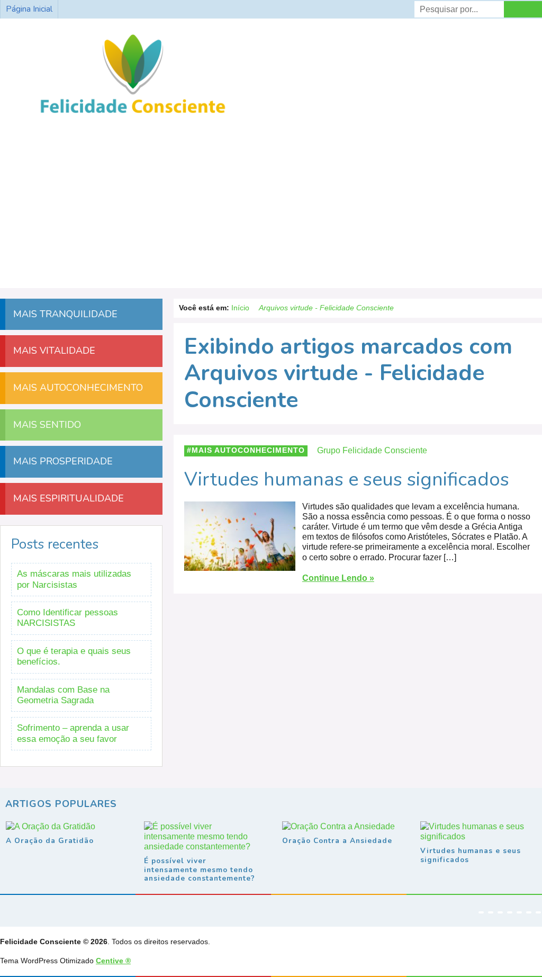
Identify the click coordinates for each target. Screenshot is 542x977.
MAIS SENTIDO (46, 424)
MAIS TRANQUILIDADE (64, 314)
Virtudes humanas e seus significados (346, 479)
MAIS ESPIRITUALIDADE (67, 498)
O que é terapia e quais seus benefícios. (74, 656)
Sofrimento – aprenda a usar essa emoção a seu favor (73, 733)
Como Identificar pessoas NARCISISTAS (67, 617)
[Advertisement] (271, 198)
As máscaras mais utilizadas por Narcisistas (74, 579)
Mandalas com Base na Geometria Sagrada (63, 695)
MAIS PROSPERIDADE (62, 461)
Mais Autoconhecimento (248, 450)
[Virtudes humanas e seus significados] (239, 565)
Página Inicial (29, 9)
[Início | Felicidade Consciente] (133, 113)
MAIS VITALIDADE (53, 350)
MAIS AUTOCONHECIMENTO (77, 387)
